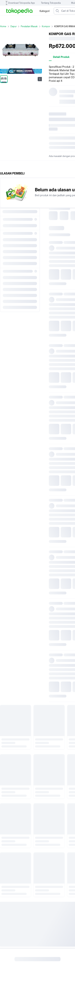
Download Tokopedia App (21, 3)
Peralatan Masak (29, 26)
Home (3, 26)
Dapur (13, 26)
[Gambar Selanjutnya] (40, 79)
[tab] (61, 57)
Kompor (46, 26)
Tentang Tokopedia (51, 3)
